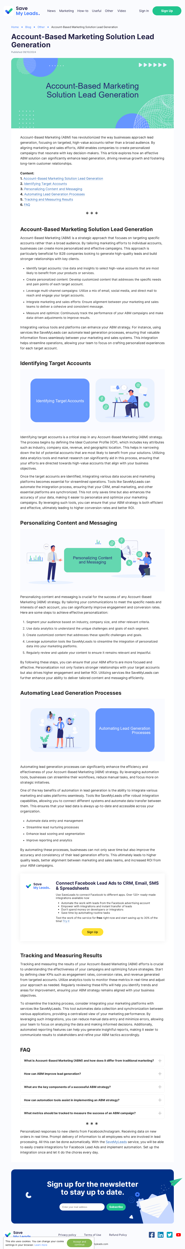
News (51, 10)
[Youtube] (178, 1234)
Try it (66, 921)
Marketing (66, 10)
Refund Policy (118, 1234)
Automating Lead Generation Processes (54, 194)
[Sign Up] (37, 888)
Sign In (144, 10)
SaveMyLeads (116, 1142)
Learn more (41, 1244)
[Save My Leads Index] (20, 1235)
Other (109, 10)
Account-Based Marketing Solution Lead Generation (63, 178)
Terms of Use (92, 1234)
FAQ (27, 205)
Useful (96, 10)
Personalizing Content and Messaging (53, 189)
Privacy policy (67, 1234)
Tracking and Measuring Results (48, 199)
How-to (82, 10)
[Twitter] (170, 1234)
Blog (28, 27)
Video (121, 10)
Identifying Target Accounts (45, 184)
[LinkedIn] (161, 1234)
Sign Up (167, 11)
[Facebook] (152, 1234)
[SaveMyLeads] (23, 11)
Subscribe (116, 1207)
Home (15, 27)
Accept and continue (79, 1243)
